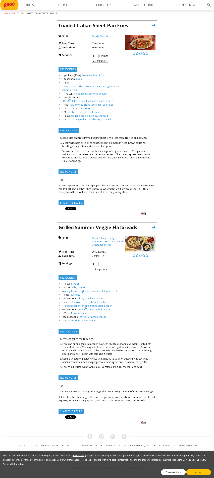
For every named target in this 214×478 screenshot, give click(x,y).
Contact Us (24, 445)
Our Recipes (65, 5)
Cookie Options (173, 472)
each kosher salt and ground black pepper (89, 305)
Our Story (103, 5)
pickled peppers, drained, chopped (89, 115)
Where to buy (50, 445)
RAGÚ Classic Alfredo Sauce (94, 309)
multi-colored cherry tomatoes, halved (89, 302)
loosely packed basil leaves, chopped (91, 119)
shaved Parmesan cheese (92, 316)
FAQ (69, 445)
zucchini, (75, 294)
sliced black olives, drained (85, 112)
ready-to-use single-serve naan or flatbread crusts (91, 291)
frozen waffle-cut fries (93, 75)
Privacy (111, 445)
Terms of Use (89, 445)
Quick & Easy (99, 238)
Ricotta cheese (79, 313)
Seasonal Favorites (113, 241)
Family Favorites (101, 36)
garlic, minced (78, 287)
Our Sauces (26, 5)
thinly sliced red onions (83, 108)
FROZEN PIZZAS (186, 5)
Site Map (164, 445)
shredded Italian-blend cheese (90, 93)
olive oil (79, 78)
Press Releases (188, 445)
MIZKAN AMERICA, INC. (137, 445)
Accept (198, 472)
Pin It (143, 213)
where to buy (143, 5)
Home (5, 13)
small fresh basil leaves (83, 320)
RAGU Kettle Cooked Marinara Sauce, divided (87, 100)
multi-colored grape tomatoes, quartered (91, 104)
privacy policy (79, 455)
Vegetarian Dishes (102, 244)
